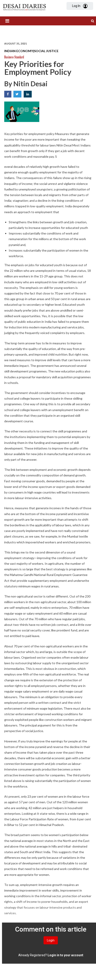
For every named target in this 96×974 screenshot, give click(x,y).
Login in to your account (65, 955)
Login (50, 940)
